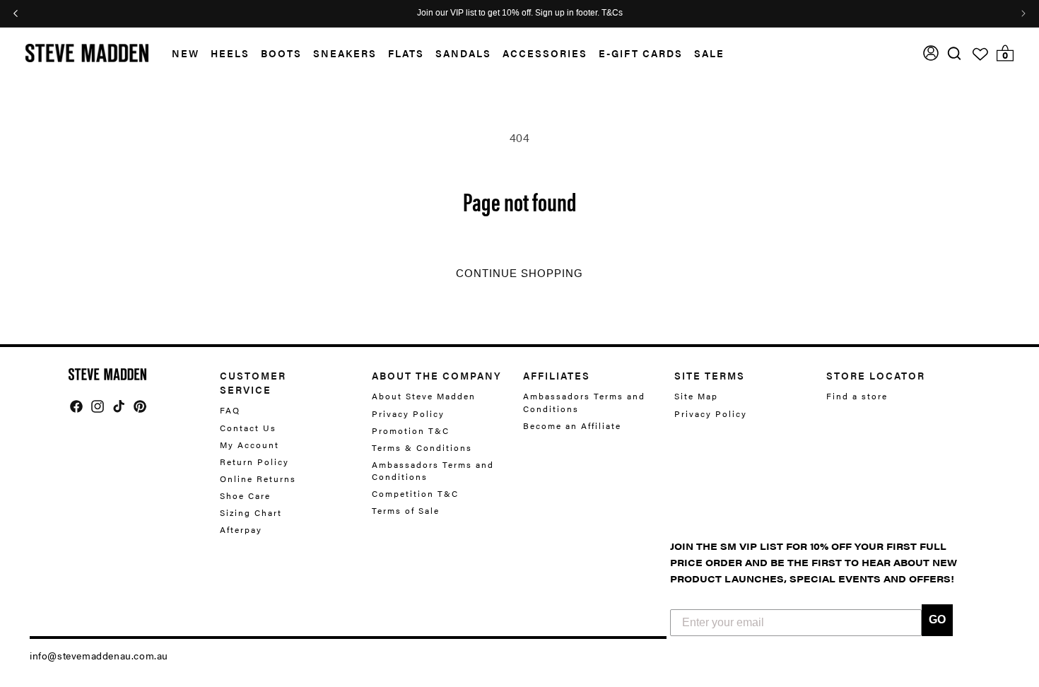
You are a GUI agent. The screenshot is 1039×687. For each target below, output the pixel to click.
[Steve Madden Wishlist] (980, 54)
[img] (954, 53)
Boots (281, 53)
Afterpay (241, 529)
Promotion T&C (411, 430)
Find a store (857, 396)
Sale (709, 53)
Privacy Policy (408, 413)
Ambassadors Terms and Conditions (433, 470)
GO (937, 619)
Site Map (696, 396)
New (185, 53)
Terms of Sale (406, 510)
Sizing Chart (251, 512)
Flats (406, 53)
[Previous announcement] (15, 13)
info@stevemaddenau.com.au (99, 655)
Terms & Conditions (422, 447)
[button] (179, 53)
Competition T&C (415, 493)
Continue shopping (519, 273)
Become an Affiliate (572, 425)
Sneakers (345, 53)
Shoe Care (245, 495)
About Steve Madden (424, 396)
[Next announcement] (1023, 13)
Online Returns (258, 478)
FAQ (230, 410)
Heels (230, 53)
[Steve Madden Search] (954, 53)
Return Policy (254, 461)
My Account (249, 444)
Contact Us (248, 427)
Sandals (463, 53)
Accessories (545, 53)
